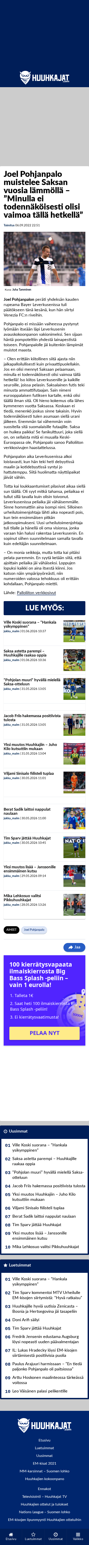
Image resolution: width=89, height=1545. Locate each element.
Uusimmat (18, 1131)
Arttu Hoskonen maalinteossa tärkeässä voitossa (48, 1380)
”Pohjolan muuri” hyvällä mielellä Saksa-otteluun (48, 1175)
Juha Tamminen (21, 289)
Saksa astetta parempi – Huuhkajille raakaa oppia (25, 653)
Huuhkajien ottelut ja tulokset (44, 1504)
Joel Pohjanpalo (34, 929)
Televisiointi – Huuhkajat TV (44, 1496)
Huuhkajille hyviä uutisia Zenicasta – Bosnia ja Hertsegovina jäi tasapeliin (45, 1309)
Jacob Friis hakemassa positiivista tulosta (48, 1186)
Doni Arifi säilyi (25, 1320)
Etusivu (44, 1440)
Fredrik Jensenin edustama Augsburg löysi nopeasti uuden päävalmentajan (45, 1339)
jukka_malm (11, 631)
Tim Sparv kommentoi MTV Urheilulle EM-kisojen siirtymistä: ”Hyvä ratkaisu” (47, 1295)
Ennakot (44, 1489)
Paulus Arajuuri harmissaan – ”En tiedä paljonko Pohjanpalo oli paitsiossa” (47, 1366)
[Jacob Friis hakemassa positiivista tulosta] (74, 725)
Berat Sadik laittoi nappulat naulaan (44, 1216)
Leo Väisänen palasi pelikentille (40, 1391)
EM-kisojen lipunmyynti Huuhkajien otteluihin (44, 1520)
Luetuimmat (20, 1265)
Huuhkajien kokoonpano (44, 1479)
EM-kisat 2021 (44, 1463)
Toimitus (9, 225)
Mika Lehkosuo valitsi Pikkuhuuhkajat (22, 898)
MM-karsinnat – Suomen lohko (44, 1471)
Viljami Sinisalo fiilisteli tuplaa (29, 773)
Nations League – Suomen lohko (44, 1512)
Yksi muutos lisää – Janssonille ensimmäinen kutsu (30, 869)
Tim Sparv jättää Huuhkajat (27, 838)
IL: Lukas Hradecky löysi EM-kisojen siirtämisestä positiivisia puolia (44, 1353)
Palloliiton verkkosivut (36, 593)
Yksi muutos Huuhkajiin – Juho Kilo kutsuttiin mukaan (30, 747)
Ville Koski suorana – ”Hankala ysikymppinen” (39, 1148)
